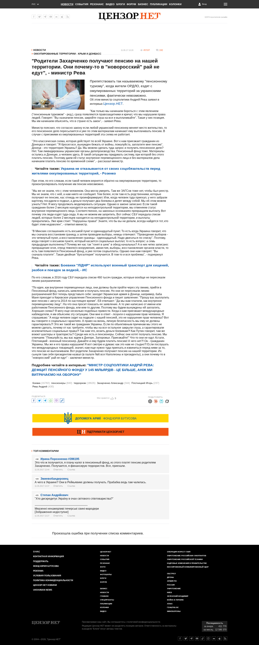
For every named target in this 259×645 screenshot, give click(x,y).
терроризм (84, 383)
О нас (36, 551)
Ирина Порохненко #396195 (60, 458)
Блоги (120, 4)
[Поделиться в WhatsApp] (51, 400)
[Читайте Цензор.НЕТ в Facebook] (180, 638)
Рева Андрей (43, 386)
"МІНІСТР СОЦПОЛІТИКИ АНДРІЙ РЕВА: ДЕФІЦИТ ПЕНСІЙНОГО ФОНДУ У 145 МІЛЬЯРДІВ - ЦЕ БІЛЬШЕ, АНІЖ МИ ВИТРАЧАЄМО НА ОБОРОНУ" (93, 369)
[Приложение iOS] (62, 17)
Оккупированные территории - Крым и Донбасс (67, 53)
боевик (41, 383)
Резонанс (97, 4)
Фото (103, 567)
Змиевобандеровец (54, 478)
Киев (169, 592)
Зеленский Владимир (177, 596)
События (81, 4)
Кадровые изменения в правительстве (187, 563)
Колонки (175, 4)
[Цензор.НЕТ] (129, 17)
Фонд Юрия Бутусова (46, 566)
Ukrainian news (42, 590)
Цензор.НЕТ (113, 103)
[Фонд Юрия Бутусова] (100, 418)
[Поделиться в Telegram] (45, 400)
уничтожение (174, 589)
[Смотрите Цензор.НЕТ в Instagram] (208, 638)
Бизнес (143, 4)
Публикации (158, 4)
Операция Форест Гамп (178, 552)
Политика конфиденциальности (53, 580)
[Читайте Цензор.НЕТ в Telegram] (191, 638)
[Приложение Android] (56, 17)
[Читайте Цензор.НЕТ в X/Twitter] (186, 638)
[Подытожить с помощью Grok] (167, 400)
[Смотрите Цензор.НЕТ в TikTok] (203, 638)
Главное (104, 596)
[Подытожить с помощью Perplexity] (161, 400)
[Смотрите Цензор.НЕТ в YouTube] (197, 638)
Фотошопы (106, 574)
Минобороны (174, 611)
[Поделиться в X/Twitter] (39, 400)
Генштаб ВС (173, 607)
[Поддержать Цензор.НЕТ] (100, 432)
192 (161, 50)
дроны (170, 577)
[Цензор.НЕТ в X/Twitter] (39, 17)
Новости (67, 4)
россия (171, 585)
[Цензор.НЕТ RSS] (68, 17)
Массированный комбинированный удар (188, 567)
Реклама (38, 571)
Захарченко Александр (113, 383)
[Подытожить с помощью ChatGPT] (150, 400)
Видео (110, 4)
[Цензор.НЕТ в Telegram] (45, 17)
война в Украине (175, 600)
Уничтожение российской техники (185, 559)
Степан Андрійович (54, 495)
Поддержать (40, 561)
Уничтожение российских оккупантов (186, 556)
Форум (131, 4)
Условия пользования (47, 575)
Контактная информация (48, 556)
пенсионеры (61, 383)
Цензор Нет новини (45, 585)
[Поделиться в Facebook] (34, 400)
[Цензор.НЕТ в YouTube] (51, 17)
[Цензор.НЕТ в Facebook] (34, 17)
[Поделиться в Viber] (56, 400)
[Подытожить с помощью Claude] (156, 400)
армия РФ (172, 581)
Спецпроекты (107, 600)
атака (169, 604)
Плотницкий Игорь (145, 383)
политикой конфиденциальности (143, 622)
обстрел (171, 574)
